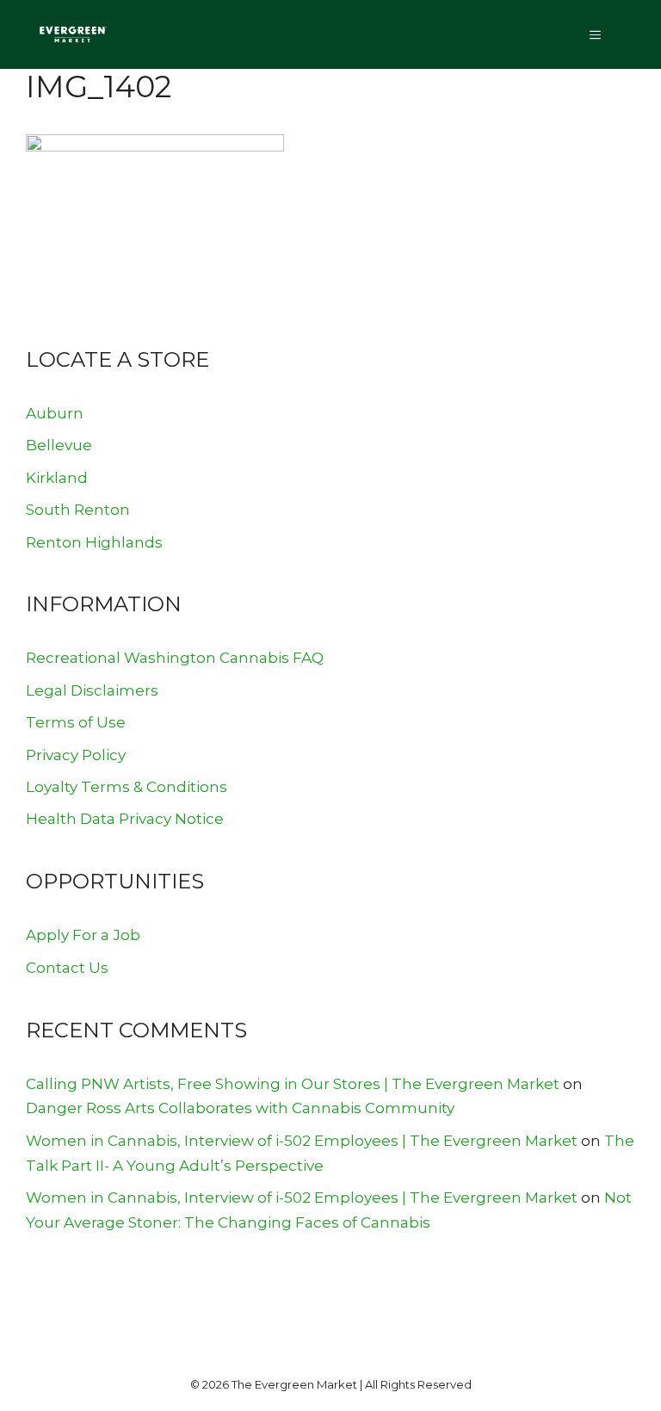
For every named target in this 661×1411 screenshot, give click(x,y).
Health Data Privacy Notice (125, 818)
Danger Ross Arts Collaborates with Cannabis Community (240, 1108)
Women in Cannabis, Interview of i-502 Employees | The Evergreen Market (302, 1140)
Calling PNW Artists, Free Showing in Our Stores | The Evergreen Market (292, 1083)
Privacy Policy (76, 755)
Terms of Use (76, 722)
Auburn (54, 413)
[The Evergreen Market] (72, 34)
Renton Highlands (94, 542)
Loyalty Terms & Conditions (126, 786)
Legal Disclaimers (92, 690)
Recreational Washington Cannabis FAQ (175, 657)
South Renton (78, 509)
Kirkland (57, 477)
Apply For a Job (83, 935)
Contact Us (67, 967)
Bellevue (59, 445)
